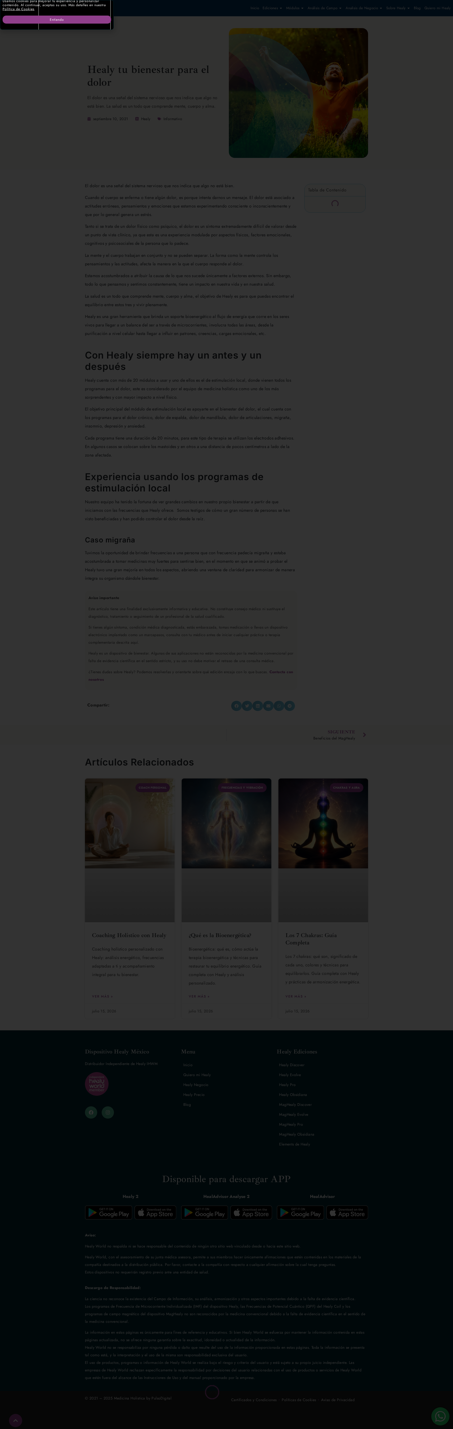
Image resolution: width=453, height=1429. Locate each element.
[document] (226, 714)
